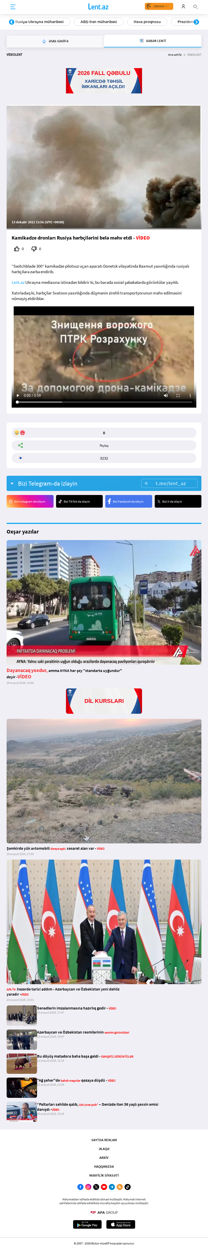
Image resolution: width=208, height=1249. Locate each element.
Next (196, 22)
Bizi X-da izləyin (172, 501)
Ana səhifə (175, 54)
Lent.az (18, 282)
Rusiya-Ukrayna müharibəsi (39, 22)
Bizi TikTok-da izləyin (77, 501)
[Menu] (12, 7)
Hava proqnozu (147, 22)
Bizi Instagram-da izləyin (29, 501)
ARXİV (104, 1157)
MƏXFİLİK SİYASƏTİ (104, 1175)
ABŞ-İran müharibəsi (98, 22)
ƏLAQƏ (104, 1148)
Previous (12, 22)
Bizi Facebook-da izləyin (128, 501)
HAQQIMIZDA (104, 1166)
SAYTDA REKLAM (104, 1140)
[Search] (196, 6)
